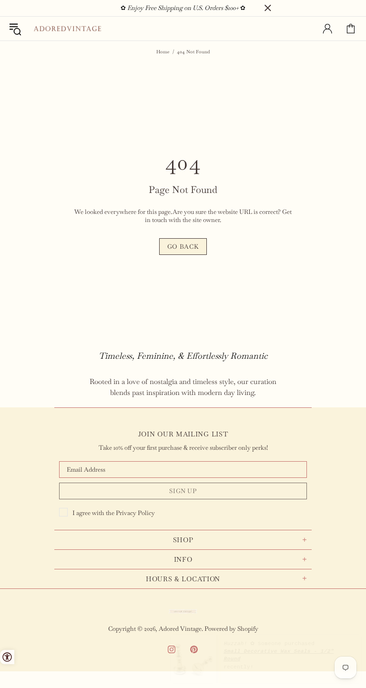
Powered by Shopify (231, 629)
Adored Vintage (67, 28)
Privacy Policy (135, 513)
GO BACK (183, 247)
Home (163, 52)
